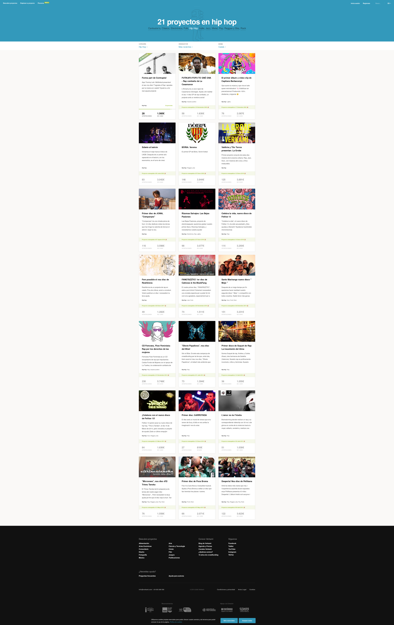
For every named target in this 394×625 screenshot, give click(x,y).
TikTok (231, 555)
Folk (186, 28)
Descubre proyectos (10, 3)
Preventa (41, 3)
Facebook (232, 543)
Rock (243, 28)
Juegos (172, 555)
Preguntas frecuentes (147, 576)
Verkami (197, 3)
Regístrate (366, 3)
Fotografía (143, 555)
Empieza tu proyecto (27, 3)
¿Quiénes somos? (206, 552)
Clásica (165, 28)
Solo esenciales (229, 621)
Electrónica (176, 28)
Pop (221, 28)
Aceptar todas (247, 621)
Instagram (232, 552)
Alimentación (144, 543)
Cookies (252, 589)
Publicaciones (174, 557)
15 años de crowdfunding (208, 555)
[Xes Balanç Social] (167, 610)
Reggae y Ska (231, 28)
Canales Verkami (205, 549)
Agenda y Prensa (205, 546)
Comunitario (143, 549)
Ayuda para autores (176, 576)
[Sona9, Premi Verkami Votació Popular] (244, 610)
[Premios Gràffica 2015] (149, 610)
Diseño (141, 552)
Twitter (231, 546)
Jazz (208, 28)
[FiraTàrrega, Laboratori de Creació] (226, 610)
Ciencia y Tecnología (177, 546)
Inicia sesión (355, 3)
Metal (215, 28)
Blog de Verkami (205, 543)
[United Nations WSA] (184, 610)
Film (170, 552)
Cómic (171, 549)
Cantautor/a (154, 28)
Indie (201, 28)
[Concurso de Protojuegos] (209, 610)
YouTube (231, 549)
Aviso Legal (242, 589)
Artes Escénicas (145, 546)
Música (141, 557)
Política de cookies (176, 622)
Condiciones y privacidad (226, 589)
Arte (170, 543)
